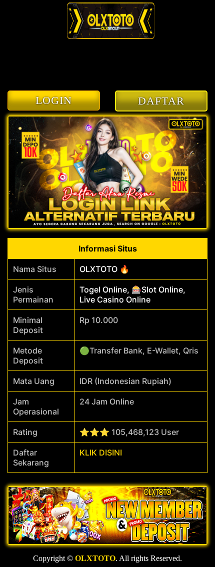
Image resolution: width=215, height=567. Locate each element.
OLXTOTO (95, 558)
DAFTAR (161, 100)
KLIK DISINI (101, 453)
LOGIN (54, 100)
